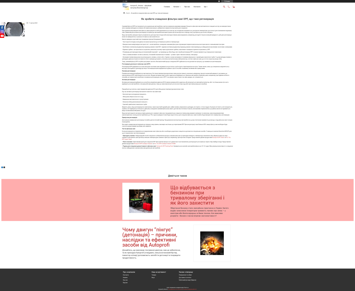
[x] (4, 167)
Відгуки (125, 282)
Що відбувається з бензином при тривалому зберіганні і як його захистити (197, 195)
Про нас (187, 7)
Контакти (197, 7)
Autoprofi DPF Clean (218, 137)
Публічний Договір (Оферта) (187, 280)
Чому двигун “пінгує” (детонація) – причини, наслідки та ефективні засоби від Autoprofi (149, 237)
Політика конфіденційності (189, 289)
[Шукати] (224, 7)
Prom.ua (186, 287)
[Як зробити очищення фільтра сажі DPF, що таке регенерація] (13, 29)
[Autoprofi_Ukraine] (125, 7)
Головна (167, 7)
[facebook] (2, 167)
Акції (153, 277)
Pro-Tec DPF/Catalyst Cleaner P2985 (165, 143)
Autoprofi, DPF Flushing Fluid (165, 146)
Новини (125, 277)
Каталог (176, 7)
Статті (128, 13)
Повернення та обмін (185, 275)
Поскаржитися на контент (175, 289)
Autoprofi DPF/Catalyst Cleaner (143, 143)
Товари (154, 275)
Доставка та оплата (185, 277)
